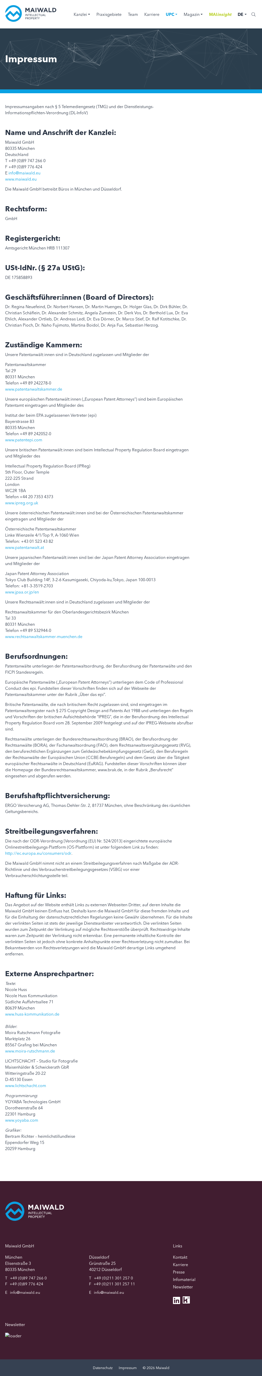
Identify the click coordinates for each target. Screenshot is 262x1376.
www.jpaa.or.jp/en (22, 592)
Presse (179, 1272)
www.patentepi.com (23, 439)
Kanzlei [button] (80, 14)
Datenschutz (103, 1367)
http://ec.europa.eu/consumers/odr (38, 853)
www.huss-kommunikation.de (32, 1014)
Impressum (128, 1367)
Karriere (151, 14)
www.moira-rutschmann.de (30, 1051)
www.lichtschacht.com (25, 1085)
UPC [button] (170, 14)
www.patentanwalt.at (24, 547)
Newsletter (183, 1286)
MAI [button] (220, 14)
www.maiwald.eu (21, 179)
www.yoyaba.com (21, 1120)
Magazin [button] (192, 14)
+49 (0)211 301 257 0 (113, 1278)
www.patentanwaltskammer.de (33, 389)
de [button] (240, 14)
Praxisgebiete (109, 14)
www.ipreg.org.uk (21, 502)
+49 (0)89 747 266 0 (28, 1278)
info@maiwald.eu (24, 172)
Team (133, 14)
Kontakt (180, 1257)
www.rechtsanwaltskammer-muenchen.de (43, 636)
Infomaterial (184, 1279)
